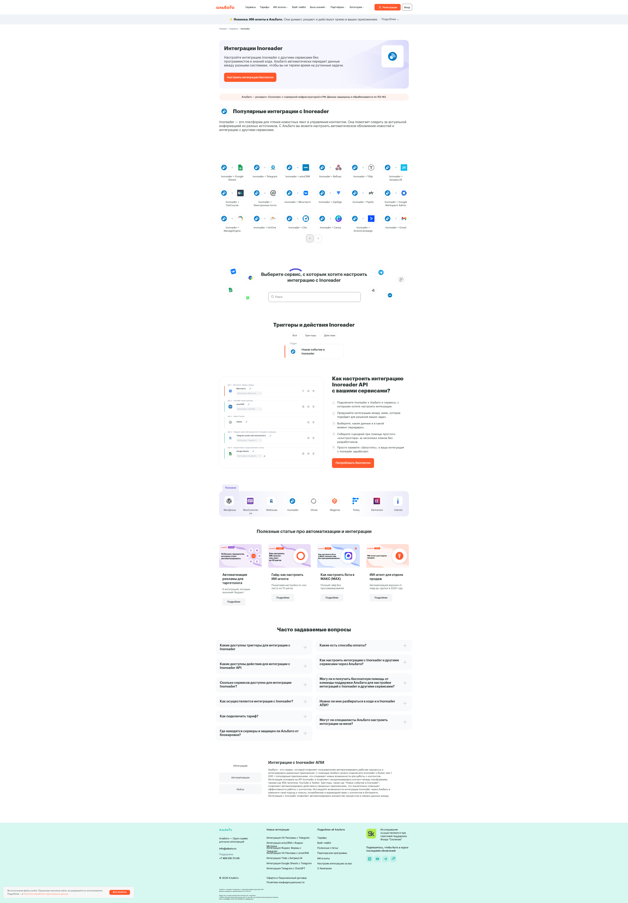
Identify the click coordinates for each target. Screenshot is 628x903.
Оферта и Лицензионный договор (287, 877)
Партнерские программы (332, 853)
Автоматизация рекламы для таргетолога (234, 579)
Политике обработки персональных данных (46, 894)
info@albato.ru (227, 848)
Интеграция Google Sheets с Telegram (289, 863)
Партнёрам (337, 7)
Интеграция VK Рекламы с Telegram (288, 837)
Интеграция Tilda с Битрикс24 (284, 858)
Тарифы (264, 7)
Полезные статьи (327, 847)
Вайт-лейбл (299, 7)
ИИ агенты (323, 858)
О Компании (324, 868)
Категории (356, 7)
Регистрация (390, 7)
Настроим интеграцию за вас (334, 863)
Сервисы (250, 7)
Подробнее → (390, 19)
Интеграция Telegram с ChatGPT (286, 868)
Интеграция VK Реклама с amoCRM (288, 853)
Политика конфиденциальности (285, 882)
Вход (407, 7)
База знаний (317, 7)
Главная (223, 29)
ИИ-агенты (279, 7)
